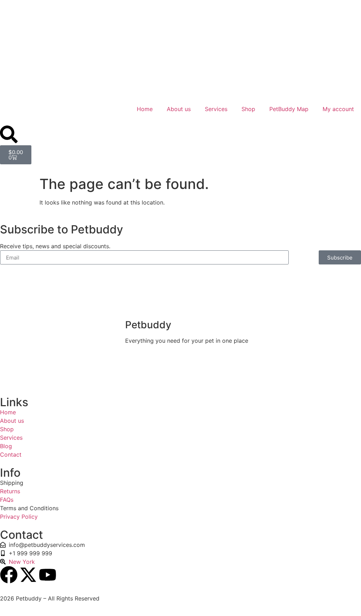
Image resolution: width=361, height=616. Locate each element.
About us (179, 108)
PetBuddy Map (288, 108)
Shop (248, 108)
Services (216, 108)
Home (145, 108)
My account (338, 108)
